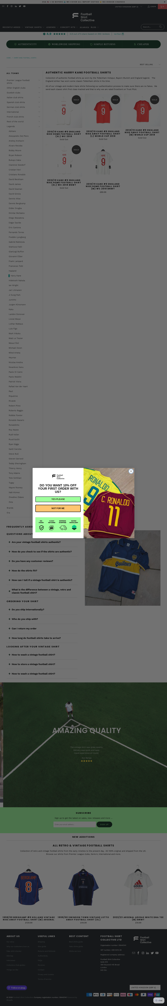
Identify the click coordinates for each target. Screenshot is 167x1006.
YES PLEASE (58, 499)
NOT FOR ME (58, 508)
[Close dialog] (131, 471)
